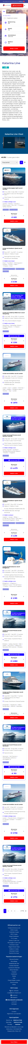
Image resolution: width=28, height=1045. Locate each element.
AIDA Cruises (14, 930)
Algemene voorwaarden (14, 1013)
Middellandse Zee (14, 963)
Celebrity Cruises (14, 932)
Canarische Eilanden (14, 967)
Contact (14, 1011)
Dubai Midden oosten (14, 980)
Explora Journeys (14, 953)
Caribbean (14, 974)
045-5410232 (18, 5)
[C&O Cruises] (6, 6)
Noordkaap (14, 961)
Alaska (14, 976)
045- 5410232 (14, 990)
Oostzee (14, 972)
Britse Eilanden (14, 970)
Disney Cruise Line (14, 940)
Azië (14, 978)
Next (24, 143)
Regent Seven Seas (14, 947)
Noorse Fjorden (14, 959)
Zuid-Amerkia (14, 982)
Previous (2, 143)
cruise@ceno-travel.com (14, 992)
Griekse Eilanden (14, 965)
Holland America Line (14, 928)
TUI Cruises (14, 938)
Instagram (14, 997)
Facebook (14, 995)
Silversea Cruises (14, 951)
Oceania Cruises (14, 944)
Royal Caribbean (14, 936)
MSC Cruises (14, 934)
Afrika (14, 984)
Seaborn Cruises (14, 949)
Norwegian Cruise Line (14, 942)
